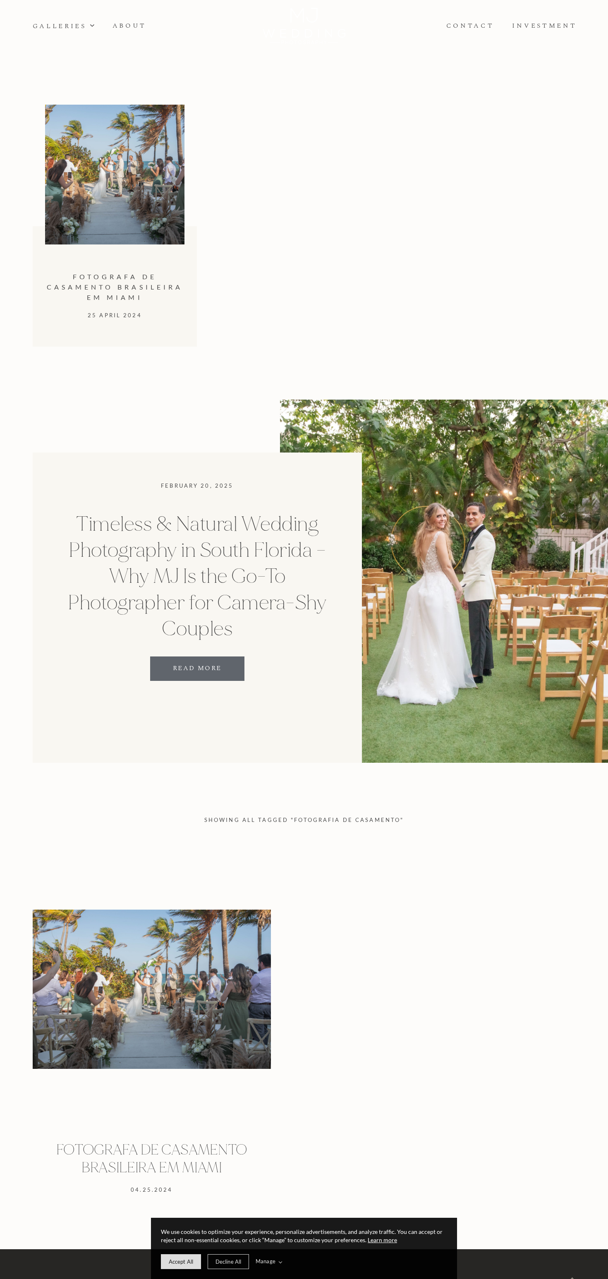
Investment (544, 26)
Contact (470, 26)
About (129, 26)
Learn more (382, 1239)
